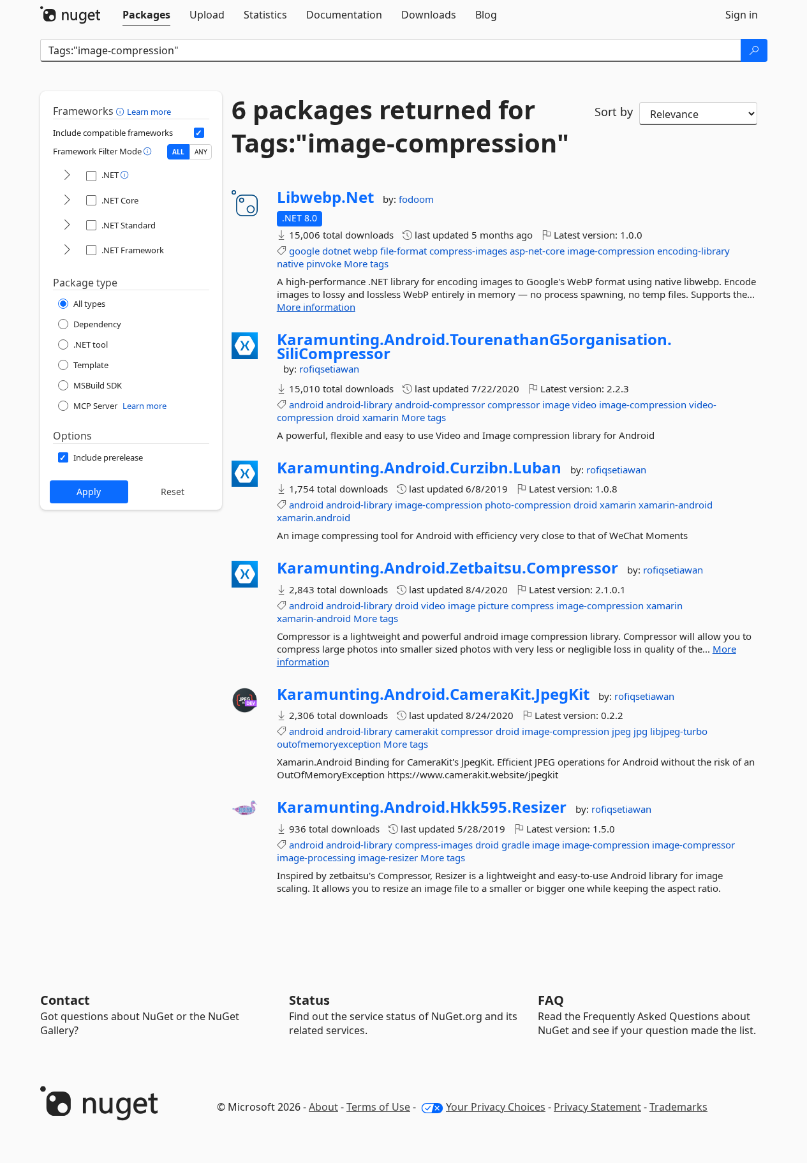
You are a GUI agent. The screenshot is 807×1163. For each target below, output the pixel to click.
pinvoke (323, 263)
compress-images (468, 250)
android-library (359, 404)
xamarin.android (313, 517)
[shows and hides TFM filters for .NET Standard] (67, 225)
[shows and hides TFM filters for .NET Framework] (67, 250)
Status (309, 1000)
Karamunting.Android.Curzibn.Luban (419, 468)
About (323, 1107)
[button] (121, 111)
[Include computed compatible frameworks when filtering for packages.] (199, 132)
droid (348, 417)
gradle (515, 844)
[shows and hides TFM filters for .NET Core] (67, 200)
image (556, 404)
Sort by (614, 111)
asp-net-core (537, 250)
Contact (65, 1000)
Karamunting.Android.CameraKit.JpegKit (433, 694)
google (304, 250)
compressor (513, 404)
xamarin (380, 417)
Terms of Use (378, 1107)
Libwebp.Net (325, 197)
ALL (178, 151)
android (306, 404)
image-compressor (693, 844)
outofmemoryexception (329, 743)
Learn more (149, 111)
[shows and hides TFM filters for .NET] (67, 175)
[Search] (754, 50)
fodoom (416, 199)
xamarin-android (676, 504)
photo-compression (528, 504)
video (584, 404)
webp (365, 250)
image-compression (611, 250)
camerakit (416, 731)
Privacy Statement (597, 1107)
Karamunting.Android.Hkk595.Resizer (421, 807)
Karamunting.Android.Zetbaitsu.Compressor (447, 568)
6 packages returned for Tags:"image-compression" (400, 126)
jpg (640, 731)
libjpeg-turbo (678, 731)
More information (316, 306)
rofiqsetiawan (329, 368)
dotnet (336, 250)
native (290, 263)
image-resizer (388, 857)
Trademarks (678, 1107)
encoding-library (693, 250)
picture (493, 605)
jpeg (621, 731)
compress (532, 605)
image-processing (316, 857)
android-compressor (440, 404)
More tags (366, 263)
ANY (201, 151)
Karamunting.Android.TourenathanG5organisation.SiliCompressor (474, 346)
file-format (403, 250)
